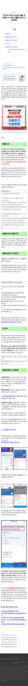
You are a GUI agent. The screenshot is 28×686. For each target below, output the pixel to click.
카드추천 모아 (14, 12)
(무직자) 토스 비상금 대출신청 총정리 (12, 618)
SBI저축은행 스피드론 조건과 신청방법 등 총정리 (9, 642)
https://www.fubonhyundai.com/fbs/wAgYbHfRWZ (12, 74)
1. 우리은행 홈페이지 (7, 396)
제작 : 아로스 (2, 662)
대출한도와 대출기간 (11, 37)
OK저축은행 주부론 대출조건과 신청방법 (9, 644)
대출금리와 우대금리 (11, 40)
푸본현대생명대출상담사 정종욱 (9, 76)
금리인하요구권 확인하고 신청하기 (11, 322)
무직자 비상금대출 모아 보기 (9, 611)
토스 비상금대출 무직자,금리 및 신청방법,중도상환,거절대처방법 (9, 647)
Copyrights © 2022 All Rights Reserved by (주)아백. (20, 663)
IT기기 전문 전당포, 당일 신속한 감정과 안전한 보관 (14, 68)
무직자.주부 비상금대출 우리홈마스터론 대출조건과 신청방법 (14, 17)
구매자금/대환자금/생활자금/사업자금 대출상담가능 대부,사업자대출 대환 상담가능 (9, 79)
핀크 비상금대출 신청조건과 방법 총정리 (9, 639)
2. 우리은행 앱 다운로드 (8, 430)
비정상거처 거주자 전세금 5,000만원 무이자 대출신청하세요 (9, 637)
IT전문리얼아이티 (8, 65)
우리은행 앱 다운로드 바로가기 (10, 442)
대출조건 (8, 34)
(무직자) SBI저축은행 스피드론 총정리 (13, 624)
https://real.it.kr (7, 63)
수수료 (7, 44)
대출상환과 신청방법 (11, 47)
